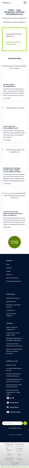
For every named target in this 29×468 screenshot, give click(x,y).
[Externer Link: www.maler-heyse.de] (9, 458)
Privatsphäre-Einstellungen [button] (13, 281)
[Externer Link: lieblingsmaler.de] (19, 458)
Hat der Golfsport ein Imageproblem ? (11, 328)
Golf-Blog (8, 268)
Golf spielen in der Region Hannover (13, 306)
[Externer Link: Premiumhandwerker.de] (14, 463)
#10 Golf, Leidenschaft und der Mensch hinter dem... (13, 375)
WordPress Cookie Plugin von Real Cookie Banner (14, 467)
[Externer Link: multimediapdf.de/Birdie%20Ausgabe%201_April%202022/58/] (9, 444)
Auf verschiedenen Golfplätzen (11, 314)
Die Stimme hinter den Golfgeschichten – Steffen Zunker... (13, 392)
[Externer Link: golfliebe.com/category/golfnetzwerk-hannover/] (9, 449)
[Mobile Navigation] (25, 3)
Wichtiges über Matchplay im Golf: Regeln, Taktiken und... (14, 339)
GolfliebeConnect (11, 301)
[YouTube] (10, 285)
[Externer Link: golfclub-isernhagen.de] (19, 454)
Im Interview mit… (11, 310)
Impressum (9, 274)
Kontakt (8, 271)
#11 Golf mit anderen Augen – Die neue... (14, 369)
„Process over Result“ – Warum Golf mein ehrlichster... (14, 345)
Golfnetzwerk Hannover (12, 298)
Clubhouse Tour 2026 (14, 242)
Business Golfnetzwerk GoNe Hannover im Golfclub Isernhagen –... (14, 351)
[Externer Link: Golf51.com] (19, 449)
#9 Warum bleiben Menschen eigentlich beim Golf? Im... (14, 380)
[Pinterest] (17, 285)
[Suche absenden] (25, 423)
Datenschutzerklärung (12, 278)
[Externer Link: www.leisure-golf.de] (19, 444)
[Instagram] (14, 285)
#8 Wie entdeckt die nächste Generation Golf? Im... (14, 386)
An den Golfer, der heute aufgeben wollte (12, 334)
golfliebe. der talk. (11, 365)
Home (8, 264)
